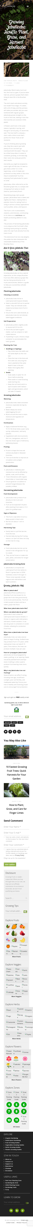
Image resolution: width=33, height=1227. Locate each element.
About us (8, 1159)
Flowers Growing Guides (13, 1149)
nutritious (18, 215)
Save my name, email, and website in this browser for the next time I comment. (17, 839)
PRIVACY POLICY (22, 1222)
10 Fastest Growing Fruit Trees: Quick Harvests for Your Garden (16, 772)
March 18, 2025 (23, 80)
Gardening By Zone (11, 1183)
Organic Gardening (11, 1138)
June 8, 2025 (16, 763)
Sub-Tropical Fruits (10, 80)
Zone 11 (20, 722)
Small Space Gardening (13, 1140)
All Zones (16, 1127)
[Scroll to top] (29, 1223)
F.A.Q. (7, 1189)
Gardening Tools (10, 1187)
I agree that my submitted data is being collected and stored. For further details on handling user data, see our (17, 852)
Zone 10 (14, 722)
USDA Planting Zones (12, 1185)
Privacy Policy (19, 855)
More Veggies (16, 996)
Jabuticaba (7, 722)
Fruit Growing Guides (12, 1142)
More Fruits (16, 957)
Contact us (9, 1161)
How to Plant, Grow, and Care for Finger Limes (16, 808)
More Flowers (16, 1080)
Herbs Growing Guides (12, 1147)
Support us (9, 1164)
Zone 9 (12, 725)
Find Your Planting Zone (13, 1180)
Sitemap (8, 1168)
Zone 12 (6, 725)
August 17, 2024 (16, 801)
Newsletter (9, 1166)
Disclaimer (8, 1170)
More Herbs (16, 1039)
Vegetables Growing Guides (14, 1145)
